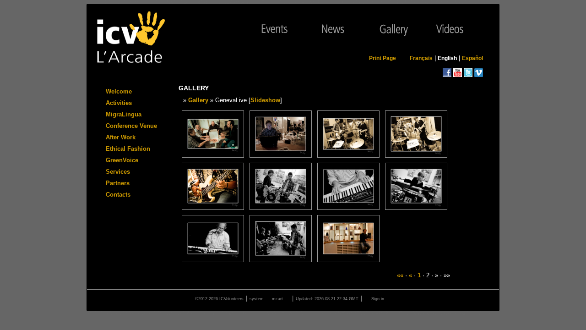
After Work (121, 137)
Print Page (382, 58)
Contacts (118, 194)
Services (118, 171)
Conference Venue (131, 125)
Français (421, 58)
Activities (119, 102)
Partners (118, 183)
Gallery (198, 100)
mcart (277, 299)
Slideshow (265, 100)
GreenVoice (122, 160)
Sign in (377, 299)
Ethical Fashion (128, 148)
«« (400, 275)
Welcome (119, 91)
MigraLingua (123, 114)
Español (472, 58)
